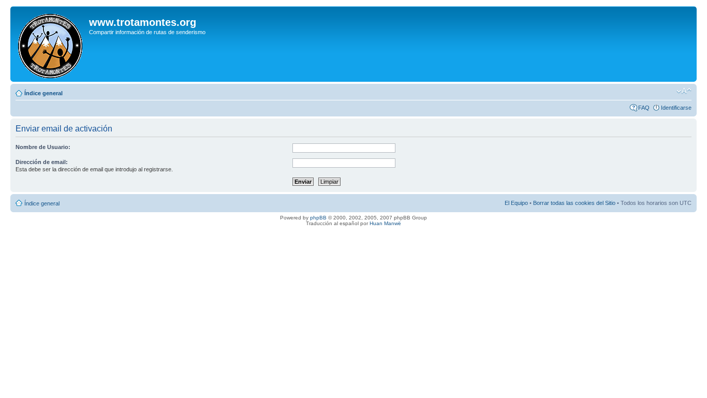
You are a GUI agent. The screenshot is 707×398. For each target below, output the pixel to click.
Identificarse (676, 108)
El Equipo (516, 203)
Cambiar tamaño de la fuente (683, 91)
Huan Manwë (385, 223)
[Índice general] (51, 44)
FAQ (644, 108)
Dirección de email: (42, 162)
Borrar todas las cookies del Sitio (574, 203)
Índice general (43, 93)
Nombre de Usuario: (43, 147)
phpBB (318, 217)
